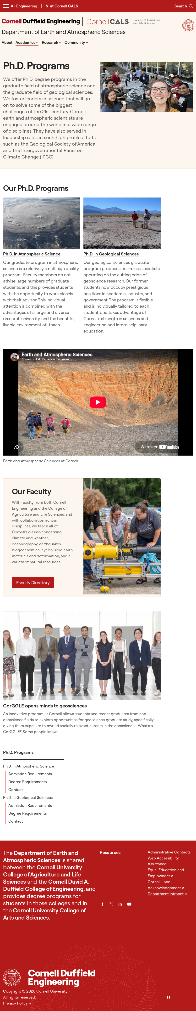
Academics (27, 42)
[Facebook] (102, 904)
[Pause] (168, 997)
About (7, 42)
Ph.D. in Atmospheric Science (31, 254)
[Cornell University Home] (12, 977)
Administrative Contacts (169, 852)
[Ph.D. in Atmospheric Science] (41, 223)
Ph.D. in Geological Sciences (111, 254)
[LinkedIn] (120, 904)
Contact (15, 789)
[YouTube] (129, 904)
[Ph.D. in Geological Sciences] (122, 223)
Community (76, 42)
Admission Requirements (30, 773)
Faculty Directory (33, 582)
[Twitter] (111, 904)
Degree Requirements (27, 781)
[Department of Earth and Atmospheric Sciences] (108, 978)
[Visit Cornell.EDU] (188, 30)
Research (51, 42)
